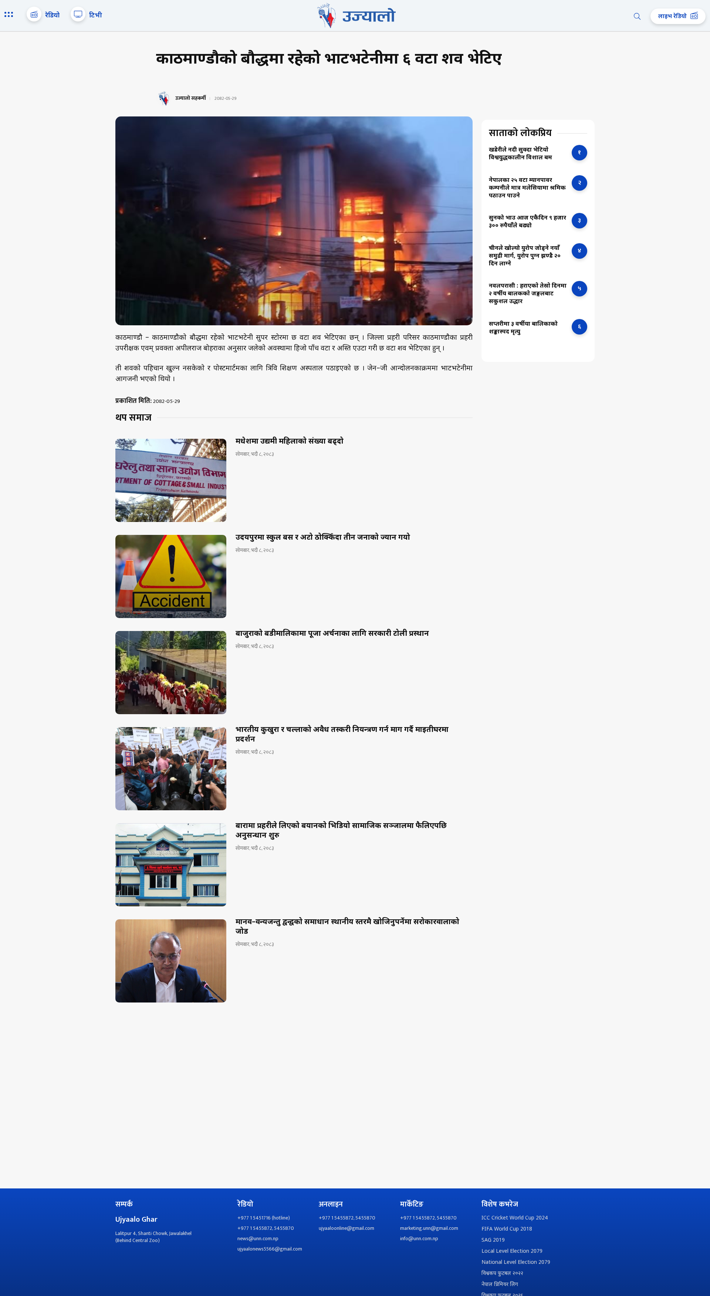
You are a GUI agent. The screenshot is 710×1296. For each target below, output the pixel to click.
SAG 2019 (493, 1240)
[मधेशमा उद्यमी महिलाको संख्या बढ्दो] (170, 480)
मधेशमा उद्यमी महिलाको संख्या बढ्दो (290, 442)
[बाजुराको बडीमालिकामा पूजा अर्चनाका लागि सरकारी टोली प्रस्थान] (170, 672)
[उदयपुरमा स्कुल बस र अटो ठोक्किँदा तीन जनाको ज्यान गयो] (170, 576)
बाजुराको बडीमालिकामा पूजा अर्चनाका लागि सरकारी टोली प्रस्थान (332, 634)
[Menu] (10, 15)
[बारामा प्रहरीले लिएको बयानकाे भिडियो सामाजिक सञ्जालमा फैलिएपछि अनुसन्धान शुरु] (170, 864)
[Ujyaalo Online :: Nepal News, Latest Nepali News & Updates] (355, 15)
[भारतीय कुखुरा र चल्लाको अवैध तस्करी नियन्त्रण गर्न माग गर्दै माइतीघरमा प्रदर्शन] (170, 768)
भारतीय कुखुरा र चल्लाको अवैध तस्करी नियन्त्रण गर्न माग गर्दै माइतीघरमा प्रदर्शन (342, 734)
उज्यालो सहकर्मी (190, 98)
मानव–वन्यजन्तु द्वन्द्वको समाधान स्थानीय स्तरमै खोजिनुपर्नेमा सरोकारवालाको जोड (347, 927)
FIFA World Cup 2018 (506, 1229)
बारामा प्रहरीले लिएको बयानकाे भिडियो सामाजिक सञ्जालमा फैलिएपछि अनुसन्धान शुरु (341, 831)
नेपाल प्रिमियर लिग (499, 1284)
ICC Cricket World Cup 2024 (514, 1218)
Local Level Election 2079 (511, 1251)
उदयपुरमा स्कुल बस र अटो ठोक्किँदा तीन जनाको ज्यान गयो (323, 538)
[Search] (637, 16)
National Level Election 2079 (515, 1262)
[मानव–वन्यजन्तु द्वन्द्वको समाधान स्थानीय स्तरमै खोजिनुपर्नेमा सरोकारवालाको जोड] (170, 960)
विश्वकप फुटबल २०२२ (502, 1273)
